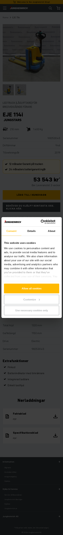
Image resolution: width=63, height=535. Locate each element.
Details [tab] (31, 231)
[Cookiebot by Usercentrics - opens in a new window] (45, 221)
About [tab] (51, 231)
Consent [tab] (11, 231)
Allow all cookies (31, 288)
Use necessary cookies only (31, 310)
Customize (29, 299)
